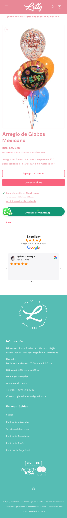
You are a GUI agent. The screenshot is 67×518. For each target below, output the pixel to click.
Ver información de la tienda (21, 201)
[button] (6, 6)
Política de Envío (15, 443)
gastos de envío (12, 152)
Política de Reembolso (18, 436)
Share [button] (8, 222)
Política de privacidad (17, 422)
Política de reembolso (55, 501)
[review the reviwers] (55, 258)
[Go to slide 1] (31, 281)
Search (10, 414)
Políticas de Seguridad (18, 450)
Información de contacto (35, 511)
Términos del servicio (17, 429)
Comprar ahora (34, 182)
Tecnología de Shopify (33, 501)
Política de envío (56, 506)
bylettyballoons (17, 501)
